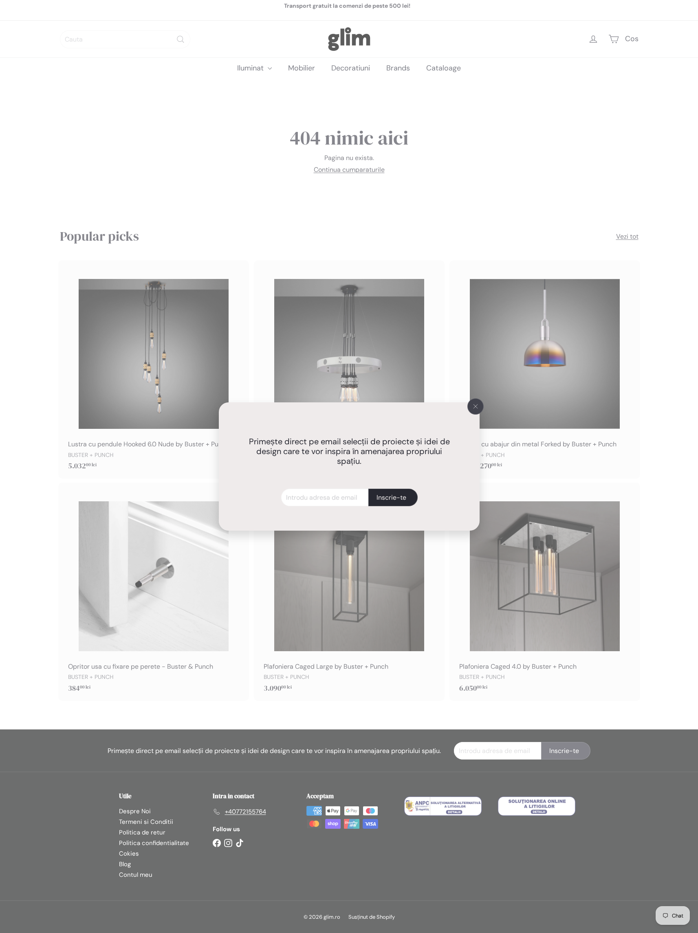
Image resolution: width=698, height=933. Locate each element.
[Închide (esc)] (475, 406)
